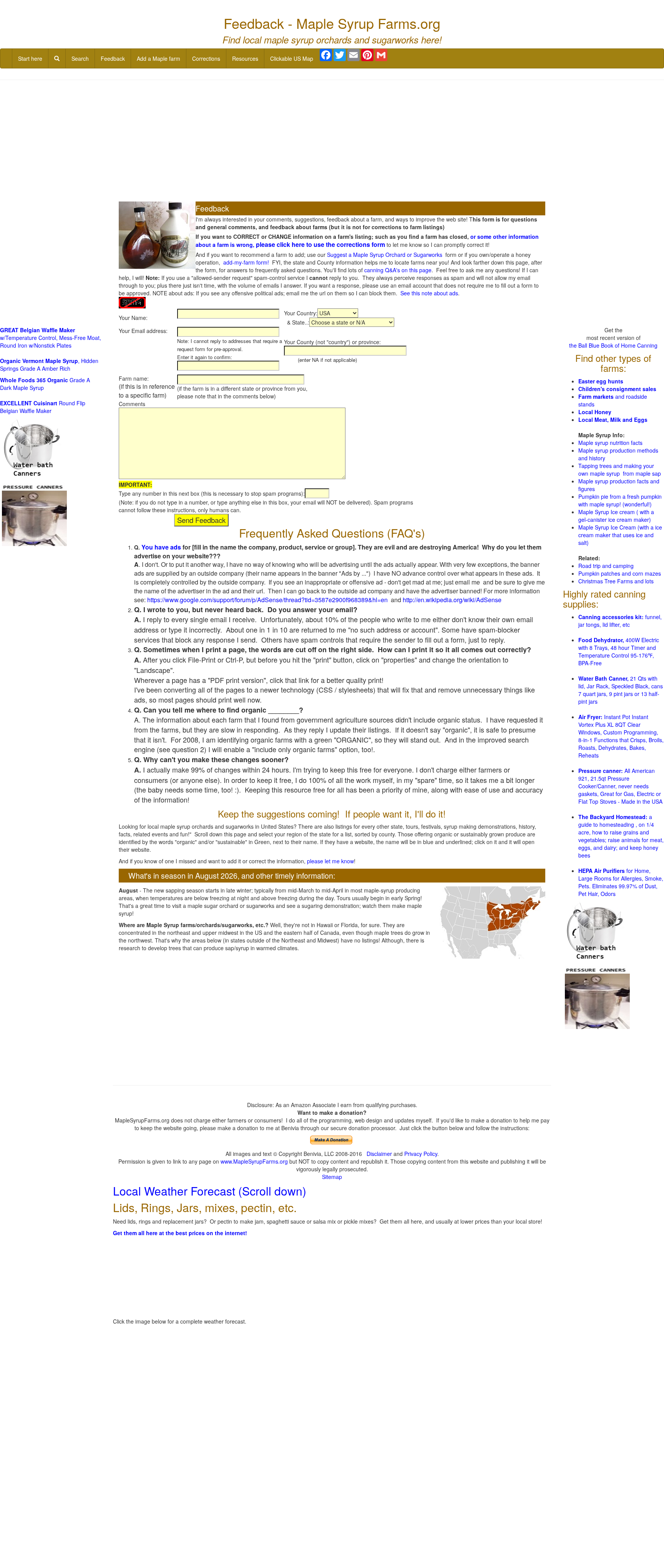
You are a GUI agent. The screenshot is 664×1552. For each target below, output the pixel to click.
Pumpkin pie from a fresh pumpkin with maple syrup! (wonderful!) (620, 500)
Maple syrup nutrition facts (610, 442)
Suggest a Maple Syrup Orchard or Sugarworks (384, 254)
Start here (30, 58)
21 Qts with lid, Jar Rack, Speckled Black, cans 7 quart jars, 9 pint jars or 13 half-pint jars (620, 689)
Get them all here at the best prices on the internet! (180, 1233)
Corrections (206, 58)
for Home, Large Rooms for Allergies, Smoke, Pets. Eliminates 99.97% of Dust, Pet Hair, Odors (620, 882)
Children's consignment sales (617, 389)
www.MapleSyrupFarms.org (254, 1161)
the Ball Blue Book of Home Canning (613, 345)
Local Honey (594, 412)
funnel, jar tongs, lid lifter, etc (620, 620)
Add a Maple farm (158, 58)
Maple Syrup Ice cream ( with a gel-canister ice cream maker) (616, 515)
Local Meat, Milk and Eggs (612, 419)
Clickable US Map (291, 58)
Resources (245, 58)
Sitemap (332, 1177)
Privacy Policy (420, 1153)
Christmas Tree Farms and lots (616, 581)
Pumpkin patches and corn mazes (619, 573)
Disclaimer (379, 1153)
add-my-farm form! (246, 262)
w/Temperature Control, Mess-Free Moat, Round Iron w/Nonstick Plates (50, 337)
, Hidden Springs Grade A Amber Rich (49, 364)
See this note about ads (429, 293)
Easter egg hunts (600, 381)
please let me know (330, 861)
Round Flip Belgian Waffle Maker (42, 407)
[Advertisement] (332, 141)
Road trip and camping (606, 566)
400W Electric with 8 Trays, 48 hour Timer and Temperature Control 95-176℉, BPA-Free (618, 651)
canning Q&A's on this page (398, 270)
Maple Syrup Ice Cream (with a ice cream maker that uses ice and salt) (620, 534)
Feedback (113, 58)
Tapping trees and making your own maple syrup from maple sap (619, 469)
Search (80, 58)
